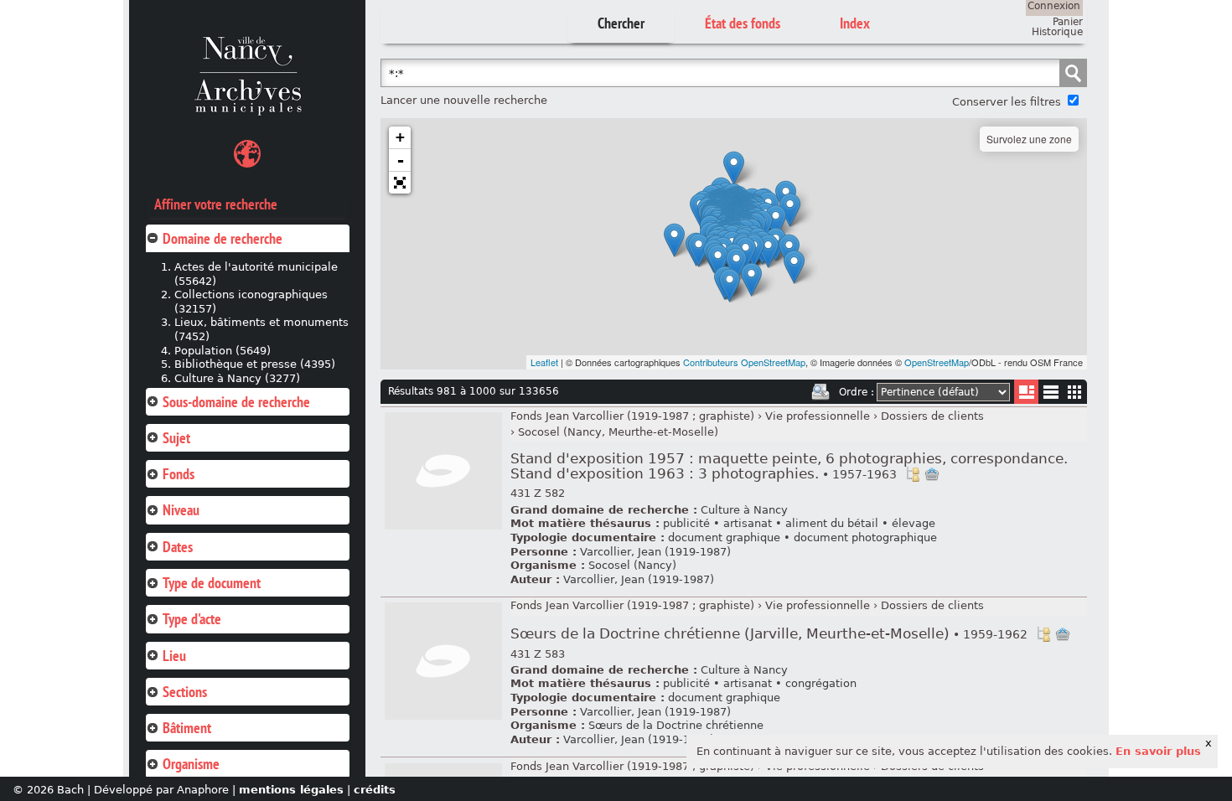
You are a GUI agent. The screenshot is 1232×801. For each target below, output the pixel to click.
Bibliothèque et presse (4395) (254, 364)
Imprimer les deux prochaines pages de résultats (820, 392)
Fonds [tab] (178, 473)
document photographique (865, 537)
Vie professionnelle (817, 416)
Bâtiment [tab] (187, 727)
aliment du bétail (831, 523)
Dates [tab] (178, 546)
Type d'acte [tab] (192, 618)
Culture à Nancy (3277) (237, 378)
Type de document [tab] (212, 582)
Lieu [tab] (174, 655)
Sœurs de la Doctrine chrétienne (676, 725)
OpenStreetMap (936, 362)
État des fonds (742, 23)
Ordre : (856, 392)
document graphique (724, 537)
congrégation (821, 683)
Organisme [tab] (191, 763)
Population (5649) (222, 350)
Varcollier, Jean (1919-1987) (655, 551)
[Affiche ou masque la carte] (247, 156)
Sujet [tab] (176, 437)
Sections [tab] (185, 691)
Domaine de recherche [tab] (222, 238)
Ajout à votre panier (932, 474)
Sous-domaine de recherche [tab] (236, 401)
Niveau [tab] (181, 509)
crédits (375, 789)
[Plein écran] (400, 183)
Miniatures (1075, 392)
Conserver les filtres (1006, 102)
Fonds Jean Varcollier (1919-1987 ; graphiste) (632, 416)
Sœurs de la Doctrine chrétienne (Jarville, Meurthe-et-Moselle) (769, 634)
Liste (1026, 392)
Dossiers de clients (932, 416)
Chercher (621, 23)
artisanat (747, 523)
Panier (1068, 22)
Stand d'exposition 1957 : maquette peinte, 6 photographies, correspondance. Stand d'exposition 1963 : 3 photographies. (789, 466)
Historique (1057, 32)
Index (855, 23)
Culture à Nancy (744, 510)
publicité (686, 523)
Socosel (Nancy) (632, 565)
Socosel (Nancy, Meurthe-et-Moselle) (618, 432)
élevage (913, 523)
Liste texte (1050, 395)
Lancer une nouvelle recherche (463, 100)
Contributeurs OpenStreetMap (744, 362)
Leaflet (544, 362)
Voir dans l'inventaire (912, 474)
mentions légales (291, 789)
